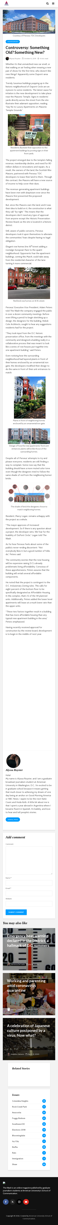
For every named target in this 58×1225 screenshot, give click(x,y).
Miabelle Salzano (17, 1054)
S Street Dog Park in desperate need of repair (34, 1103)
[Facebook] (6, 1202)
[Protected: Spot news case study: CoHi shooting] (17, 1097)
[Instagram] (19, 1202)
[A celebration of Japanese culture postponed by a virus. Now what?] (29, 1039)
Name (8, 878)
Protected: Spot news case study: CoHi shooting (35, 1097)
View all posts (13, 820)
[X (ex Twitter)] (12, 1202)
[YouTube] (26, 1202)
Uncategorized (12, 42)
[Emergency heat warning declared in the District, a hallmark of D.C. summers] (29, 949)
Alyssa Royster (15, 58)
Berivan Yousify (17, 1009)
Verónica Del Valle (18, 964)
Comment (9, 844)
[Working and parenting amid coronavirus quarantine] (29, 994)
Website (9, 899)
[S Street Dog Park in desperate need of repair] (17, 1102)
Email (8, 888)
